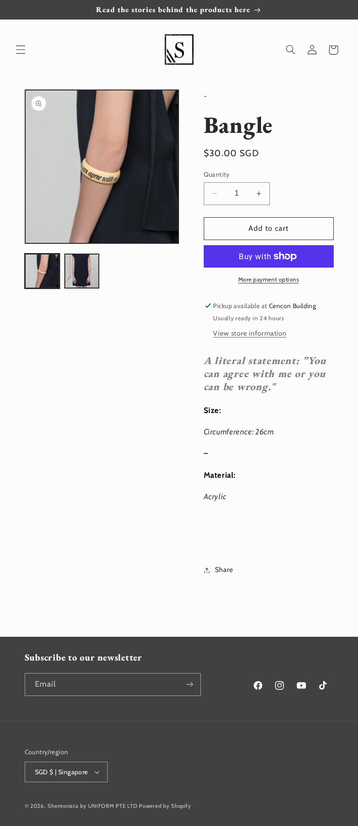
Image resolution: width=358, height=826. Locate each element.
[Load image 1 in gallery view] (42, 271)
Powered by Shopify (165, 806)
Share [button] (224, 569)
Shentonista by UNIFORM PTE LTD (92, 806)
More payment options (268, 279)
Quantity (217, 174)
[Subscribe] (189, 684)
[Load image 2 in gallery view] (81, 271)
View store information (249, 333)
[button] (20, 50)
